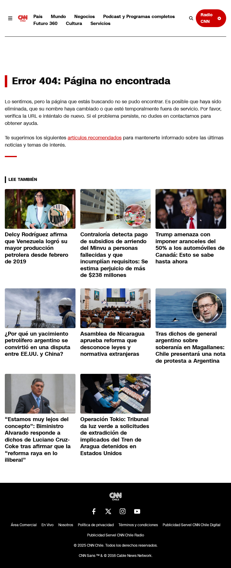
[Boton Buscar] (191, 18)
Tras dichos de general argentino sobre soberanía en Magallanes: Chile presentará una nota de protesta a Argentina (191, 347)
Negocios (84, 16)
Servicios (100, 23)
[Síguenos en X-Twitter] (108, 511)
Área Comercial (24, 525)
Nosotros (65, 525)
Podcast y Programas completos (139, 16)
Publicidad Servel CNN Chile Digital (191, 525)
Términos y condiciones (138, 525)
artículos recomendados (95, 137)
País (37, 16)
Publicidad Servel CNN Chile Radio (115, 535)
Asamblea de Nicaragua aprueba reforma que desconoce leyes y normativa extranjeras (112, 344)
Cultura (74, 23)
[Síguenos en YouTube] (137, 511)
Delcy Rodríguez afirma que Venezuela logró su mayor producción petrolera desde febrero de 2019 (36, 248)
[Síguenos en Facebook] (94, 511)
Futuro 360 (45, 23)
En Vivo (48, 525)
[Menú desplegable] (10, 18)
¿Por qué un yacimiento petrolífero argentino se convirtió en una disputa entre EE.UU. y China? (37, 344)
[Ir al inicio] (23, 18)
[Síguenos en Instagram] (123, 511)
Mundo (58, 16)
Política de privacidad (96, 525)
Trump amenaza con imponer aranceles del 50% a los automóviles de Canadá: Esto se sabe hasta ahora (190, 248)
